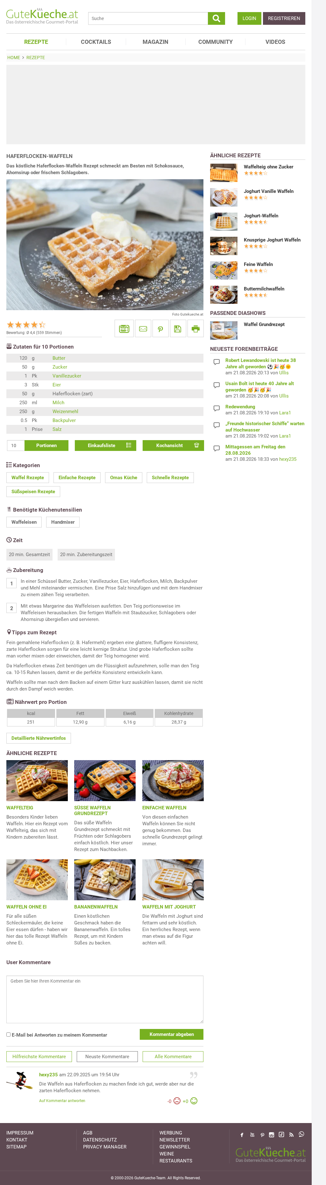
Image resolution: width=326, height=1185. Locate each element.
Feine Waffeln (258, 264)
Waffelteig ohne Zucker (268, 167)
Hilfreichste (39, 1056)
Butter (59, 358)
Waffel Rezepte (27, 477)
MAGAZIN (155, 41)
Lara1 (285, 413)
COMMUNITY (215, 41)
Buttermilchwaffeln (264, 289)
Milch (58, 402)
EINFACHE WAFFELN (164, 808)
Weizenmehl (65, 411)
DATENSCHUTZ (100, 1140)
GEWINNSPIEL (174, 1147)
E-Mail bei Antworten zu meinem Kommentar (59, 1035)
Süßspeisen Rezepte (33, 491)
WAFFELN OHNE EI (26, 907)
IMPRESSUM (19, 1133)
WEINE (166, 1154)
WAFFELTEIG (19, 808)
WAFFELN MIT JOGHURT (169, 907)
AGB (87, 1133)
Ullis (284, 373)
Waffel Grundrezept (264, 324)
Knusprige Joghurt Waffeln (272, 240)
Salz (57, 429)
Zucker (60, 367)
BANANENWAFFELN (96, 907)
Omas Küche (123, 477)
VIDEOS (275, 41)
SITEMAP (16, 1147)
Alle (173, 1056)
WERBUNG (170, 1133)
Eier (57, 385)
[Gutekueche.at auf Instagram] (271, 1134)
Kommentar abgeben (172, 1034)
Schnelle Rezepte (170, 477)
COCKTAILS (96, 41)
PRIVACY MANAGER (104, 1147)
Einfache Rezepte (77, 477)
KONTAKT (16, 1140)
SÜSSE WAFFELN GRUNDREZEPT (92, 810)
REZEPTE (36, 41)
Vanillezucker (67, 376)
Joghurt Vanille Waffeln (269, 191)
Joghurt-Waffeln (261, 216)
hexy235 (48, 1075)
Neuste (107, 1056)
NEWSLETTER (174, 1140)
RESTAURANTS (175, 1161)
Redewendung (240, 407)
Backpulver (64, 420)
